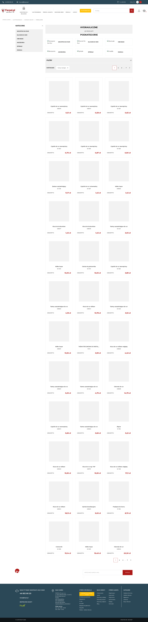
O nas (80, 601)
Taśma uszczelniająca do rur (89, 386)
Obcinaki (20, 39)
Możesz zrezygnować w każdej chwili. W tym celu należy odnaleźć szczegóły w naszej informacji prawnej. (106, 577)
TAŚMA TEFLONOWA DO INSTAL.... (89, 346)
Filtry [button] (49, 60)
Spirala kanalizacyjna (89, 507)
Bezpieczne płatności (84, 605)
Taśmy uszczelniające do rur (119, 226)
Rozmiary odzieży (101, 597)
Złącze (119, 426)
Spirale (19, 46)
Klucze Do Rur (22, 35)
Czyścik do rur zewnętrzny (119, 106)
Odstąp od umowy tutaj (86, 594)
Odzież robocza (127, 595)
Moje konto (112, 597)
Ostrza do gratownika (89, 266)
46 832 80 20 (25, 593)
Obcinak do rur (119, 386)
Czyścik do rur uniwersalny (89, 186)
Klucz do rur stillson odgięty (119, 346)
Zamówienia (112, 599)
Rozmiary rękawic (101, 601)
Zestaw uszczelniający (59, 186)
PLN (140, 2)
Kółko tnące (119, 186)
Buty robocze (127, 601)
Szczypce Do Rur (23, 31)
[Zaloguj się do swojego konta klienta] (139, 10)
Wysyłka (81, 607)
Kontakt (81, 603)
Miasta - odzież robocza (85, 610)
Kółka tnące (59, 266)
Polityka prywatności (84, 597)
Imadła (19, 50)
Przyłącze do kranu (119, 507)
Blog (98, 603)
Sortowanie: (50, 67)
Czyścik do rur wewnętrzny (59, 106)
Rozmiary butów (101, 599)
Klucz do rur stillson (89, 306)
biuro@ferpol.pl (24, 597)
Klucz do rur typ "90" (88, 466)
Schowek (111, 603)
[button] (42, 26)
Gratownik (59, 547)
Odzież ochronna (128, 593)
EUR (137, 2)
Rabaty (110, 601)
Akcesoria (20, 42)
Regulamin (82, 599)
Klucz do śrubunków (59, 226)
